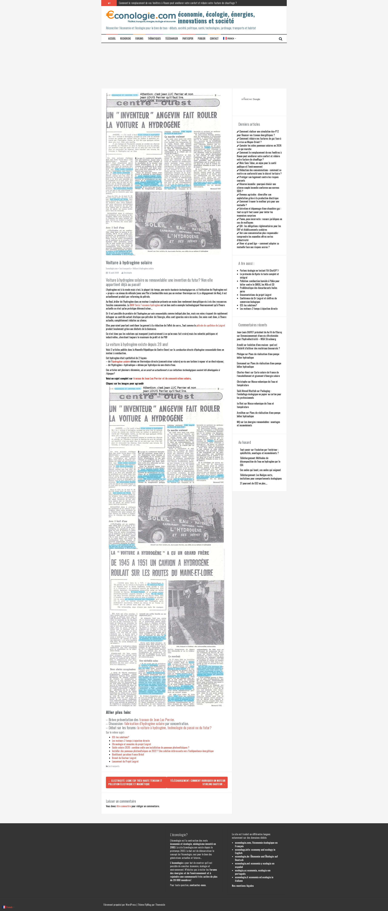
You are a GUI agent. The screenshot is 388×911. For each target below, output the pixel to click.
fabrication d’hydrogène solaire (144, 723)
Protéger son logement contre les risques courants (258, 178)
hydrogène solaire (121, 361)
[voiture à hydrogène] (167, 467)
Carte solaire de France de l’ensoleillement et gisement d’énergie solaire (258, 374)
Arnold (240, 345)
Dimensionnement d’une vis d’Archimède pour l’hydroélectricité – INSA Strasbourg (257, 337)
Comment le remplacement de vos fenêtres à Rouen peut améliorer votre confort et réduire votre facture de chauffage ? (259, 156)
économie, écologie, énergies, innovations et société (216, 17)
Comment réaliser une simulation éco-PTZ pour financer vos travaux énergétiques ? (258, 133)
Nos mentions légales (243, 886)
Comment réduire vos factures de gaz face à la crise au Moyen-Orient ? (259, 140)
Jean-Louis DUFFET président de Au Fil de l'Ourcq (259, 332)
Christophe (128, 272)
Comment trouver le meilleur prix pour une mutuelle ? (258, 203)
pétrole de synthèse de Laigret (210, 325)
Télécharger (171, 38)
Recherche (125, 38)
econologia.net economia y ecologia (253, 863)
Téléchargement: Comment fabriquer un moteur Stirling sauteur (197, 782)
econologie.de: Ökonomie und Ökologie (254, 856)
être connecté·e (124, 806)
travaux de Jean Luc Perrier (156, 719)
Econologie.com (112, 268)
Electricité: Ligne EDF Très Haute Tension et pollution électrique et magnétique (135, 782)
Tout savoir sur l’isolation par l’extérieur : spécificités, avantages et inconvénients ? (259, 451)
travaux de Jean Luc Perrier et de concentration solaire (162, 378)
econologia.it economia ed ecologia (253, 877)
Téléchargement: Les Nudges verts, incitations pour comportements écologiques (261, 476)
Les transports (125, 268)
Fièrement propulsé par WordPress (120, 904)
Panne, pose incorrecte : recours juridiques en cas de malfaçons (259, 220)
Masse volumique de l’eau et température (257, 383)
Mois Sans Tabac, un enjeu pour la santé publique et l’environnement (152, 3)
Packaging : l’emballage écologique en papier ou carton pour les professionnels (259, 394)
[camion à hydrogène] (167, 628)
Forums (139, 38)
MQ (238, 422)
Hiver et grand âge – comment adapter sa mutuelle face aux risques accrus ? (258, 245)
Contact (214, 38)
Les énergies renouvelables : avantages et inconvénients (258, 423)
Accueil (112, 38)
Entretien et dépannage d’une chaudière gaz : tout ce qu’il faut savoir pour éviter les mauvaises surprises (259, 212)
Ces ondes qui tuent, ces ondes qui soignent (260, 470)
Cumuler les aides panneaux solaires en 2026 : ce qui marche (259, 147)
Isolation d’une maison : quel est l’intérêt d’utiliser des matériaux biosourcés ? (258, 346)
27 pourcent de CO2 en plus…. (253, 483)
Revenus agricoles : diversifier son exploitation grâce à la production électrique (257, 196)
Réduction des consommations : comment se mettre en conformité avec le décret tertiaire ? (259, 171)
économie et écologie (181, 844)
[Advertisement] (194, 66)
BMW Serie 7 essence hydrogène (145, 305)
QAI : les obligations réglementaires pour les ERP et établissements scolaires (259, 227)
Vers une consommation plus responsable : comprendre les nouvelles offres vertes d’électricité (258, 236)
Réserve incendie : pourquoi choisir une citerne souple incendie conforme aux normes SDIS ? (258, 187)
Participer (187, 38)
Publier (201, 38)
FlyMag (148, 904)
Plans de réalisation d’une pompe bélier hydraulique (258, 355)
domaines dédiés (259, 837)
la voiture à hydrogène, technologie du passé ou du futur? (174, 727)
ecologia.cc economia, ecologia (251, 870)
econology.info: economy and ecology (254, 849)
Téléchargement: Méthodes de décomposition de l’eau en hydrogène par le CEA (260, 461)
